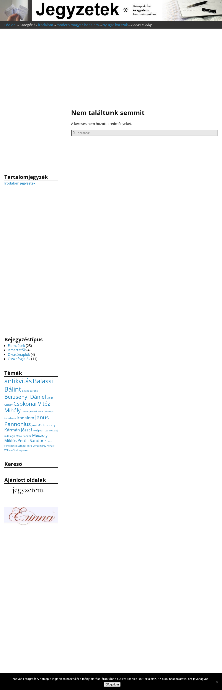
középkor (38, 430)
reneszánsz (10, 445)
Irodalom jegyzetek (19, 183)
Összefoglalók (19, 358)
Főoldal (10, 25)
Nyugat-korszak (115, 25)
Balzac (25, 390)
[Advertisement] (142, 69)
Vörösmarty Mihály (43, 445)
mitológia (9, 435)
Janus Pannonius (26, 421)
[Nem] (216, 682)
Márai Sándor (23, 435)
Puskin (48, 441)
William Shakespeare (16, 450)
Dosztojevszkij (30, 411)
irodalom (45, 25)
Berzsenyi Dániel (25, 396)
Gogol (50, 411)
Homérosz (10, 418)
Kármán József (18, 430)
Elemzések (16, 345)
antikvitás (18, 381)
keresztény (49, 425)
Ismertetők (17, 350)
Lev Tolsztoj (51, 430)
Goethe (42, 411)
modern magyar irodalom (78, 25)
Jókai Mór (37, 425)
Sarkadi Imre (25, 445)
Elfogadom (112, 684)
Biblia (50, 397)
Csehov (8, 404)
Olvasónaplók (19, 354)
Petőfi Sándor (31, 440)
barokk (34, 390)
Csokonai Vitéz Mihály (27, 407)
